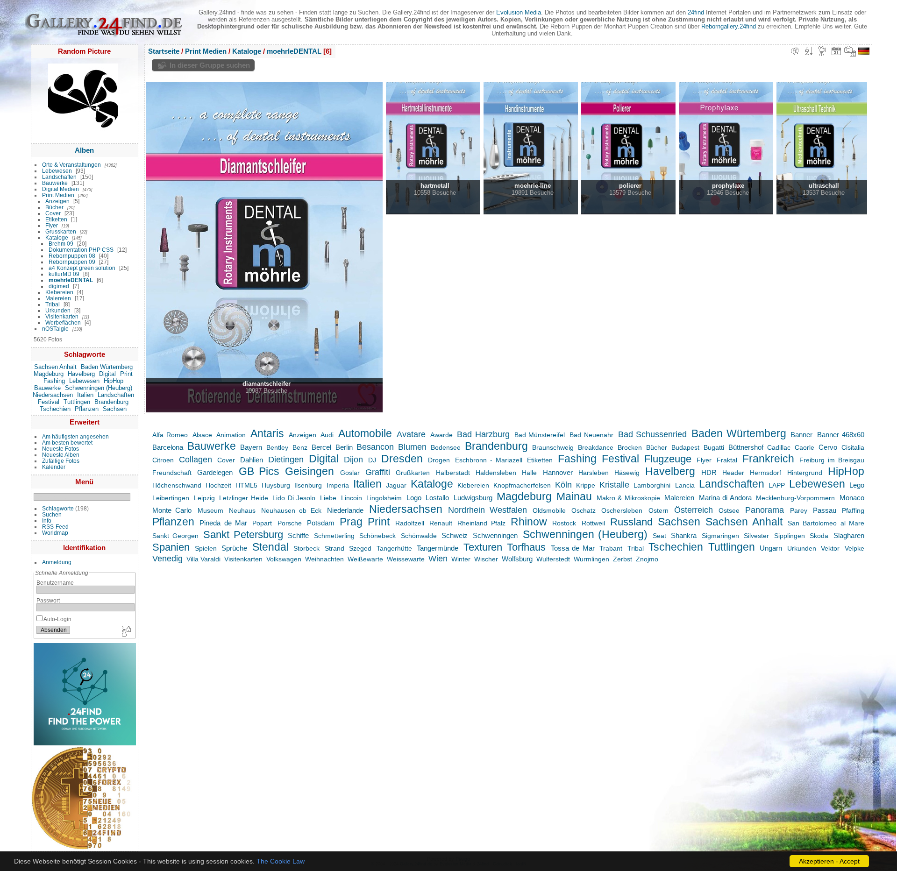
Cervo (828, 447)
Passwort (48, 600)
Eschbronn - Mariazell (488, 460)
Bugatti (714, 447)
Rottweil (593, 523)
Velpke (854, 548)
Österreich (693, 510)
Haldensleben (496, 472)
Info (46, 520)
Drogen (439, 460)
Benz (299, 447)
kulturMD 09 (64, 274)
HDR (709, 472)
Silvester (756, 535)
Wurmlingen (591, 559)
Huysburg (276, 485)
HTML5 (246, 485)
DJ (372, 460)
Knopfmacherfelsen (522, 485)
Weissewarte (406, 559)
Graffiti (377, 472)
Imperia (338, 485)
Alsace (202, 435)
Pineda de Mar (223, 523)
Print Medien (58, 195)
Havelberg (81, 373)
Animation (231, 435)
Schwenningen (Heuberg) (98, 387)
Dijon (353, 459)
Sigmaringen (720, 535)
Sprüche (234, 548)
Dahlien (251, 460)
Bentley (277, 447)
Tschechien (55, 408)
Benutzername (55, 583)
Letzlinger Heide (243, 498)
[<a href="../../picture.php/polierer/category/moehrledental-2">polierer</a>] (623, 148)
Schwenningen (495, 535)
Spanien (171, 547)
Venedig (167, 558)
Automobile (365, 433)
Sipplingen (789, 535)
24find (696, 12)
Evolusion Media (518, 12)
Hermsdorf (765, 472)
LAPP (777, 485)
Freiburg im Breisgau (831, 460)
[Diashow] (822, 51)
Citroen (163, 460)
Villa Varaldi (203, 559)
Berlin (344, 447)
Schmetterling (334, 535)
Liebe (328, 498)
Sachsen (115, 408)
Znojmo (647, 559)
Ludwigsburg (473, 498)
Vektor (830, 548)
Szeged (360, 548)
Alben (84, 150)
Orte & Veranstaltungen (71, 165)
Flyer (51, 225)
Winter (460, 559)
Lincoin (351, 498)
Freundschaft (172, 472)
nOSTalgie (55, 329)
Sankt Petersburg (243, 534)
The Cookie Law (280, 861)
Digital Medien (60, 189)
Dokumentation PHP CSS (81, 250)
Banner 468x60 (840, 435)
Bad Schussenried (652, 434)
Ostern (658, 510)
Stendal (270, 547)
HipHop (113, 380)
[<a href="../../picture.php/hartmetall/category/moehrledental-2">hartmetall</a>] (427, 148)
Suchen (52, 514)
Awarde (441, 435)
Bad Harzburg (483, 434)
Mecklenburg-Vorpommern (795, 498)
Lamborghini (652, 485)
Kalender (53, 467)
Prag (351, 522)
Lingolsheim (384, 498)
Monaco (852, 498)
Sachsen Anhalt (55, 366)
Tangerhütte (394, 548)
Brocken (630, 447)
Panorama (764, 510)
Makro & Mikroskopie (628, 498)
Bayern (251, 447)
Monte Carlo (172, 510)
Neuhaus (242, 510)
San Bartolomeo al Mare (826, 523)
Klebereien (59, 292)
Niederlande (345, 510)
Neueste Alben (60, 455)
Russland (631, 522)
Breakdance (595, 447)
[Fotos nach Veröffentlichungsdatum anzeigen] (836, 51)
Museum (210, 510)
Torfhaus (526, 547)
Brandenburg (111, 401)
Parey (798, 510)
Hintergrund (804, 472)
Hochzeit (218, 485)
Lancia (685, 485)
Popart (262, 523)
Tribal (52, 304)
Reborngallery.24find (728, 26)
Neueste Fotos (60, 449)
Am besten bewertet (67, 442)
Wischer (486, 559)
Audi (327, 435)
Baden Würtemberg (107, 366)
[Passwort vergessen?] (126, 632)
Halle (529, 472)
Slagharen (848, 535)
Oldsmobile (549, 510)
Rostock (564, 523)
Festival (48, 401)
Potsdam (321, 523)
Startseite (163, 51)
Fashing (54, 380)
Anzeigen (57, 201)
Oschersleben (621, 510)
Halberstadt (453, 472)
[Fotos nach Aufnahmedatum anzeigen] (850, 51)
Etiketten (56, 219)
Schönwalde (419, 535)
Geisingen (309, 471)
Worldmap (55, 533)
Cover (53, 213)
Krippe (585, 485)
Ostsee (729, 510)
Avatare (411, 434)
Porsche (290, 523)
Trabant (610, 548)
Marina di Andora (725, 498)
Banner (801, 435)
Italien (85, 394)
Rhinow (529, 522)
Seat (659, 535)
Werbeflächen (63, 322)
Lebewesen (57, 171)
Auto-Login (57, 619)
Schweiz (454, 535)
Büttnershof (745, 447)
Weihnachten (324, 559)
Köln (563, 484)
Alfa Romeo (170, 435)
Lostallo (437, 498)
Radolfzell (409, 523)
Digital (107, 373)
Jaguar (396, 485)
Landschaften (59, 177)
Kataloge (56, 237)
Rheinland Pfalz (481, 523)
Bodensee (446, 447)
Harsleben (593, 472)
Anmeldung (56, 562)
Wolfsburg (517, 559)
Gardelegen (215, 472)
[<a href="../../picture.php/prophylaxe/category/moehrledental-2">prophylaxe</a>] (720, 148)
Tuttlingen (77, 401)
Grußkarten (413, 472)
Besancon (375, 447)
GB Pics (259, 471)
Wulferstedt (553, 559)
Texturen (482, 547)
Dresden (402, 459)
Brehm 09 (61, 244)
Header (733, 472)
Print (126, 373)
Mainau (574, 496)
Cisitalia (852, 447)
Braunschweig (553, 447)
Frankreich (768, 459)
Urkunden (58, 310)
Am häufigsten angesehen (75, 436)
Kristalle (614, 484)
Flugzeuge (667, 459)
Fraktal (727, 460)
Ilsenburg (308, 485)
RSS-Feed (55, 527)
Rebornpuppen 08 (72, 256)
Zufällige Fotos (60, 461)
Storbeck (306, 548)
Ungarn (771, 548)
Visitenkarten (61, 316)
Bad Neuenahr (591, 435)
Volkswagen (283, 559)
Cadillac (778, 447)
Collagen (195, 459)
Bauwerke (55, 183)
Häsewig (627, 472)
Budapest (685, 447)
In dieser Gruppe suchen (210, 65)
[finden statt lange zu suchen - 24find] (84, 743)
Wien (438, 558)
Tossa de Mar (573, 548)
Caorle (804, 447)
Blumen (412, 447)
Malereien (58, 298)
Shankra (684, 535)
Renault (440, 523)
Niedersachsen (53, 394)
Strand (334, 548)
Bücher (54, 207)
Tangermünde (437, 548)
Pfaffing (853, 510)
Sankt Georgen (175, 535)
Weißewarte (365, 559)
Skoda (819, 535)
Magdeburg (49, 373)
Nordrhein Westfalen (487, 510)
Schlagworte (58, 508)
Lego (856, 485)
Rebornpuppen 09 (72, 262)
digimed (59, 286)
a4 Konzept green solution (82, 268)
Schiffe (298, 535)
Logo (413, 498)
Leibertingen (170, 498)
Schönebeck (377, 535)
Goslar (350, 472)
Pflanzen (87, 408)
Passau (824, 510)
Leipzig (204, 498)
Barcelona (167, 447)
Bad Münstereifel (539, 435)
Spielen (206, 548)
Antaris (267, 433)
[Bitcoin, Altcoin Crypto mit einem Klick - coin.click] (82, 847)
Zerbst (622, 559)
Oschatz (583, 510)
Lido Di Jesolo (293, 498)
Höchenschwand (176, 485)
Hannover (558, 472)
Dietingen (286, 459)
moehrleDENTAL (71, 280)
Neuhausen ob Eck (291, 510)
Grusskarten (60, 231)
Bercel (321, 447)
